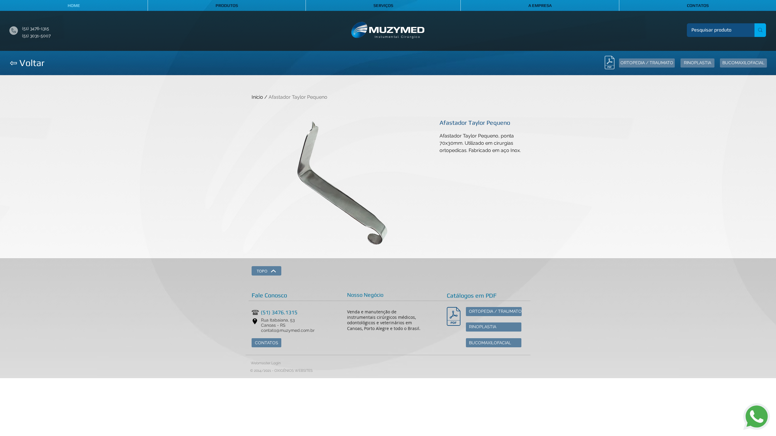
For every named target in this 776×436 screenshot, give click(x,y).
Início (257, 97)
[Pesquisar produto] (760, 30)
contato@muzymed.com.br (288, 330)
